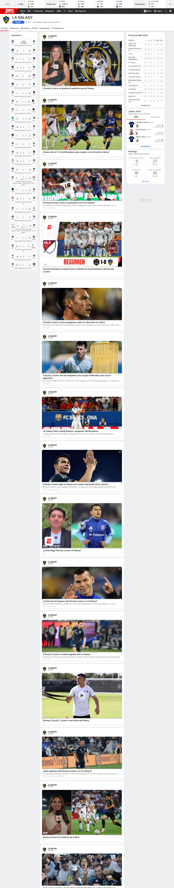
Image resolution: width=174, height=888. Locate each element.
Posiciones (145, 105)
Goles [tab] (136, 117)
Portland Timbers (135, 77)
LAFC (131, 54)
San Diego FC (133, 85)
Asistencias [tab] (155, 117)
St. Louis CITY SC (135, 66)
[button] (166, 11)
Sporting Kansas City (134, 101)
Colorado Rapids (134, 70)
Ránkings (145, 181)
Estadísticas (145, 146)
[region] (145, 71)
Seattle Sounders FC (136, 93)
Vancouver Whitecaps (132, 44)
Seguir (18, 22)
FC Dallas (132, 62)
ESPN (9, 11)
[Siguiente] (172, 4)
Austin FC (132, 96)
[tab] (136, 117)
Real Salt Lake (134, 73)
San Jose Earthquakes (133, 58)
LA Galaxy (132, 89)
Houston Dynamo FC (135, 49)
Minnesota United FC (135, 81)
